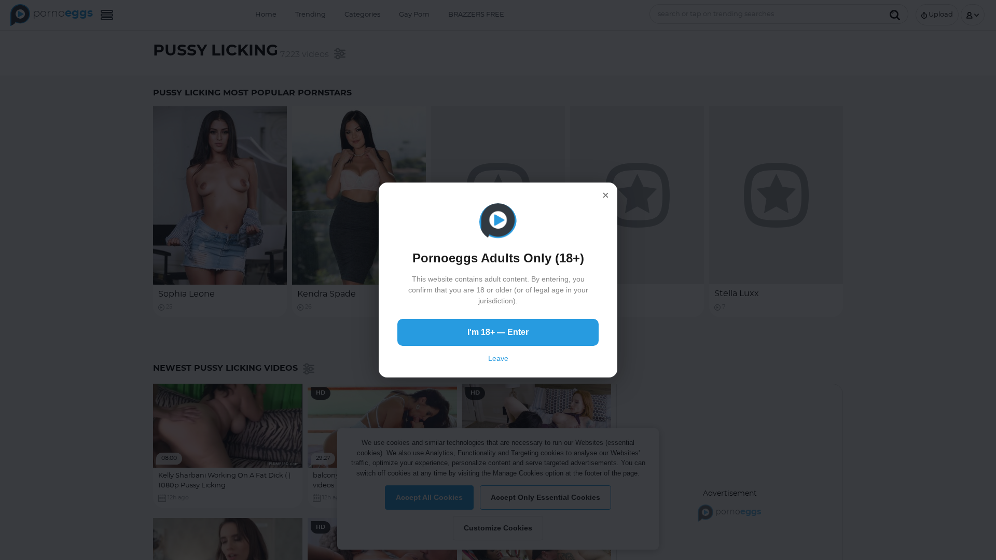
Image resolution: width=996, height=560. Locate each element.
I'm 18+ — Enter (498, 332)
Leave (498, 358)
